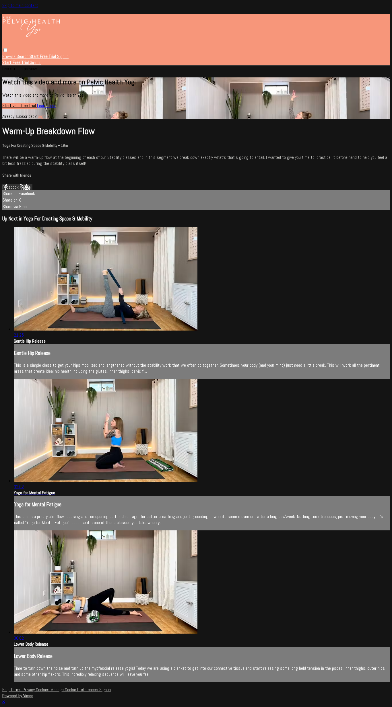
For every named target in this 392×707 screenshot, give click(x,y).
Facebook (11, 187)
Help (6, 690)
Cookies (43, 690)
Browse (9, 56)
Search (23, 56)
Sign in (63, 56)
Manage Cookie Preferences (75, 690)
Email (27, 187)
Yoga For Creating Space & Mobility (30, 145)
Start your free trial (19, 106)
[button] (5, 50)
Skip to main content (20, 5)
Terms (17, 690)
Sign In (35, 62)
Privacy (29, 690)
